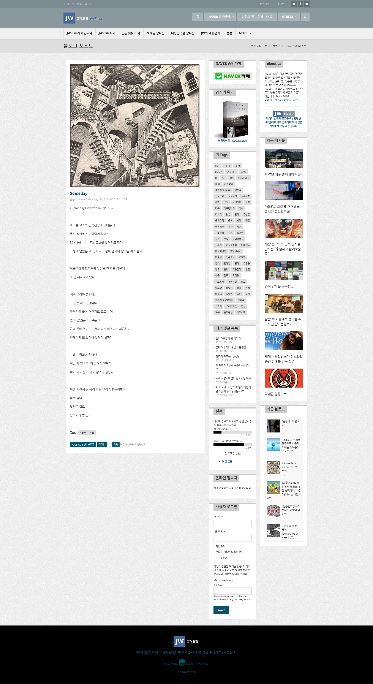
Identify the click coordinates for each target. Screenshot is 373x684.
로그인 (280, 4)
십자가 (218, 245)
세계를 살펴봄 (155, 33)
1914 (227, 165)
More (243, 33)
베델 (247, 220)
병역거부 (219, 226)
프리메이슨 (231, 306)
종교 (243, 281)
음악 (226, 269)
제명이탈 (232, 281)
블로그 (276, 46)
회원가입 (264, 4)
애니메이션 (220, 251)
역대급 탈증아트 (276, 394)
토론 (239, 294)
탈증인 (229, 294)
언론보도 (230, 257)
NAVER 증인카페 (219, 17)
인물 (217, 275)
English (231, 171)
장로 (226, 275)
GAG (243, 171)
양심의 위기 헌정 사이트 (257, 17)
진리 (247, 288)
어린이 (218, 257)
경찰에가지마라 (222, 190)
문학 (92, 432)
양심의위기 (235, 251)
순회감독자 (237, 239)
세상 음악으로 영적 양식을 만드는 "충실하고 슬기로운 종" (283, 249)
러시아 (218, 214)
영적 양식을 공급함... (279, 286)
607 (217, 165)
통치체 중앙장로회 (224, 300)
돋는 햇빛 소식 (131, 33)
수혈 (226, 239)
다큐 (217, 208)
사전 (230, 232)
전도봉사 (219, 281)
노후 (247, 202)
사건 (239, 226)
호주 (217, 312)
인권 (247, 269)
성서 (217, 239)
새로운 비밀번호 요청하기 (229, 551)
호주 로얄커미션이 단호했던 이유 (233, 378)
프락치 (218, 306)
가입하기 (220, 546)
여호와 (242, 257)
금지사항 (236, 202)
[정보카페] (294, 4)
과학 (217, 202)
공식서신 (232, 196)
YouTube (243, 177)
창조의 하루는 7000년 (228, 356)
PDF (223, 177)
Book (218, 171)
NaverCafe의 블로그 (297, 46)
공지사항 (245, 196)
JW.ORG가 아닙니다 (79, 33)
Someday (78, 193)
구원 (226, 202)
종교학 (218, 288)
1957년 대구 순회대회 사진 (283, 174)
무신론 (246, 214)
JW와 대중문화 (210, 33)
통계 (247, 294)
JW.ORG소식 (107, 33)
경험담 (238, 190)
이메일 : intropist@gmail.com (281, 99)
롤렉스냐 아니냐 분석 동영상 (231, 347)
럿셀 (228, 214)
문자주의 (219, 220)
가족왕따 (228, 184)
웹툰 (229, 33)
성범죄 (240, 232)
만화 (237, 214)
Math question (223, 580)
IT (216, 177)
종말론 (82, 432)
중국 (239, 288)
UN (232, 177)
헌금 (243, 306)
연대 (217, 263)
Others (287, 17)
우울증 (246, 263)
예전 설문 (227, 461)
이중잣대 (236, 269)
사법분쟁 (219, 232)
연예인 (227, 263)
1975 (237, 165)
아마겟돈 (245, 245)
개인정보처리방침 (186, 671)
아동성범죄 (231, 245)
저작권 (235, 275)
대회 (241, 208)
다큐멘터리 (229, 208)
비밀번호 (219, 531)
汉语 (217, 184)
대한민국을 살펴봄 (182, 33)
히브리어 (241, 312)
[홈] (83, 18)
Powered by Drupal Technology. (186, 663)
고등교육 (219, 196)
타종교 (218, 294)
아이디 (218, 516)
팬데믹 (240, 300)
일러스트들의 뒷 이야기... (229, 338)
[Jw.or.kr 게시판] (307, 4)
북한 (230, 226)
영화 (237, 263)
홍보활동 (228, 312)
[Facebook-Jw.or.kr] (300, 4)
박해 (239, 220)
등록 (116, 444)
